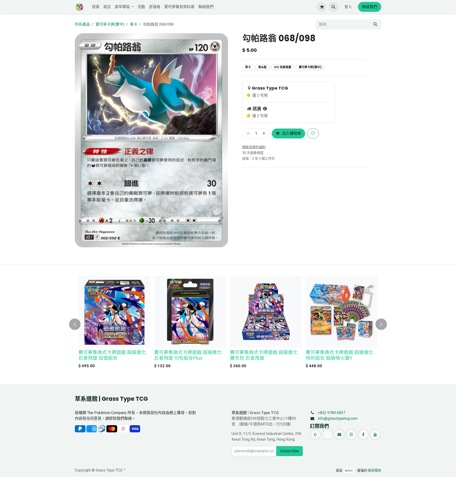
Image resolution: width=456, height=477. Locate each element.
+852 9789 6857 (331, 412)
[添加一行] (265, 133)
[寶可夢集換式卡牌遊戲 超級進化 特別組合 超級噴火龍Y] (342, 312)
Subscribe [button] (289, 451)
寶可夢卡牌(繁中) (109, 24)
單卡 (134, 24)
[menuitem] (95, 7)
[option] (228, 323)
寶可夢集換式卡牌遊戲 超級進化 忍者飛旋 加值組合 (112, 355)
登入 (348, 7)
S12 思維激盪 (282, 67)
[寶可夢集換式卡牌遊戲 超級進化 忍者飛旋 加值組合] (114, 312)
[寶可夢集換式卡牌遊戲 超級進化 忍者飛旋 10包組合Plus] (190, 312)
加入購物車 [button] (291, 133)
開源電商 (374, 470)
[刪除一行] (247, 133)
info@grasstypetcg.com (337, 418)
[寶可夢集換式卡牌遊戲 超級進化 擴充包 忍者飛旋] (266, 312)
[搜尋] (375, 24)
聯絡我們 (369, 7)
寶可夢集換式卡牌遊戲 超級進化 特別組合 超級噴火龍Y (339, 355)
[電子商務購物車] (322, 7)
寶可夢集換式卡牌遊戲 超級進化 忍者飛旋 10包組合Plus (188, 355)
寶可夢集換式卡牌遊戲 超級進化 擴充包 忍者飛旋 (264, 355)
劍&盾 (262, 67)
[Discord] (339, 434)
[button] (333, 7)
